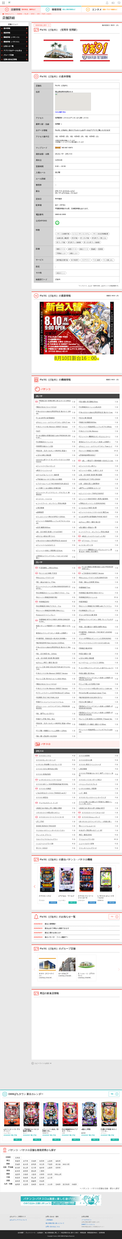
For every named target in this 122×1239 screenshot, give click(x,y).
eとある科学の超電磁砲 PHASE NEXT (93, 517)
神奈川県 (66, 1164)
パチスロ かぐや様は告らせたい (48, 813)
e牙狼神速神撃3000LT (87, 455)
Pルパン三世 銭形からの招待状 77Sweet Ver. (95, 719)
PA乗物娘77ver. (85, 587)
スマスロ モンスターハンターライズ (92, 797)
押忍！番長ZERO (85, 835)
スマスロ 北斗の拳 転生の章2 (47, 769)
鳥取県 (17, 1178)
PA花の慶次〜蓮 (85, 654)
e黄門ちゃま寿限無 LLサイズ (90, 488)
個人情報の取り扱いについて (55, 1223)
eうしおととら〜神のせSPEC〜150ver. (50, 517)
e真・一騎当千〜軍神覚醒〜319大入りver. (97, 461)
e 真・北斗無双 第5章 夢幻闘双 (90, 475)
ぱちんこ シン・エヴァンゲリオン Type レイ (95, 446)
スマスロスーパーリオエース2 (93, 813)
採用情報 (102, 1233)
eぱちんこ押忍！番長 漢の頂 (89, 522)
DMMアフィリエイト (88, 1224)
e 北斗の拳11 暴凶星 (43, 455)
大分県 (49, 1184)
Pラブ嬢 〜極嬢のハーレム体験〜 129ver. (51, 731)
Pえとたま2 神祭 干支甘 (48, 573)
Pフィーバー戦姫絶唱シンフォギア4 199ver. (95, 427)
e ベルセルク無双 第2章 (88, 508)
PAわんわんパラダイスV (45, 578)
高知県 (41, 1181)
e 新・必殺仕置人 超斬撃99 (89, 484)
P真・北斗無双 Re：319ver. (46, 654)
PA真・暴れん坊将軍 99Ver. (89, 582)
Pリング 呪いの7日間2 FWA (89, 684)
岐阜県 (17, 1171)
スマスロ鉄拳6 (84, 756)
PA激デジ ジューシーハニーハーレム (50, 702)
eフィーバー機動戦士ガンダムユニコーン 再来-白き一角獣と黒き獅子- (95, 550)
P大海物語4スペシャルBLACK (90, 407)
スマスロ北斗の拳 (85, 760)
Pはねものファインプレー (45, 615)
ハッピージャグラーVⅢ (44, 844)
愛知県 (33, 1171)
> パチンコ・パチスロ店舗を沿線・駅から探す (100, 1188)
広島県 (41, 1178)
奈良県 (49, 1174)
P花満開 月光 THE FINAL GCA (47, 697)
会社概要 (20, 1233)
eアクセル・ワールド (70, 193)
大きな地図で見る (60, 112)
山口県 (49, 1178)
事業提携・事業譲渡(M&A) (88, 1233)
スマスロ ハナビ (69, 191)
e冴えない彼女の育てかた (45, 536)
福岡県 (17, 1184)
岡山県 (26, 14)
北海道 (17, 1158)
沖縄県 (74, 1184)
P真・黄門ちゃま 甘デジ (45, 713)
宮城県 (33, 1161)
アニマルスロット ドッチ (48, 803)
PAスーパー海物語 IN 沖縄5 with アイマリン (95, 606)
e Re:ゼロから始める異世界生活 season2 (51, 541)
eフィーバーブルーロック (45, 466)
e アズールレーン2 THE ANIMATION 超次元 (52, 484)
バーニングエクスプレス (88, 784)
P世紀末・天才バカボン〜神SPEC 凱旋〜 (51, 451)
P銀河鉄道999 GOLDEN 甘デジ (90, 697)
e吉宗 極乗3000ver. (43, 527)
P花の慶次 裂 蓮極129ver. (88, 402)
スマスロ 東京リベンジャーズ (90, 764)
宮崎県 (58, 1184)
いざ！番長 (83, 793)
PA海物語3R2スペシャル (88, 597)
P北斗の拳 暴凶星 (85, 418)
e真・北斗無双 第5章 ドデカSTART (49, 532)
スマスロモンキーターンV (45, 760)
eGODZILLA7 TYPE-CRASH (89, 479)
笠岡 (38, 14)
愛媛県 (33, 1181)
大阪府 (33, 1174)
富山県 (25, 1168)
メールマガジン (86, 1220)
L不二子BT (40, 821)
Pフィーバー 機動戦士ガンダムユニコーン (94, 436)
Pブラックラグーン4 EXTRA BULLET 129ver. (53, 693)
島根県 (25, 1178)
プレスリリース (30, 1233)
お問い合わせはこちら (53, 1226)
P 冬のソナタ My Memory (88, 431)
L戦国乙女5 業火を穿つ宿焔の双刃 (92, 808)
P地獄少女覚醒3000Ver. (88, 422)
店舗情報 (19, 14)
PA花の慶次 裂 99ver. (87, 673)
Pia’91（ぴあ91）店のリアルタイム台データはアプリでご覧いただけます (82, 130)
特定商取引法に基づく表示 (69, 1233)
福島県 (58, 1161)
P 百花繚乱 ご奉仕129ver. (48, 568)
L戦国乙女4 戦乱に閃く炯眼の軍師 (49, 808)
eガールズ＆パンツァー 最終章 (47, 475)
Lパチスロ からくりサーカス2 (50, 780)
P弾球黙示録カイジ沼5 (44, 446)
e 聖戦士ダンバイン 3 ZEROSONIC (92, 503)
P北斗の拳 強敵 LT (86, 702)
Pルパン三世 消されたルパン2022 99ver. (51, 679)
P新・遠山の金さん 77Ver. (46, 582)
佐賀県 (25, 1184)
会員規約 (40, 1233)
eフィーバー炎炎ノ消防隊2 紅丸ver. (49, 550)
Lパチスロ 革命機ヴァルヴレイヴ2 (49, 764)
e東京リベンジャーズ (44, 470)
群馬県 (33, 1164)
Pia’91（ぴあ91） (47, 14)
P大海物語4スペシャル (44, 442)
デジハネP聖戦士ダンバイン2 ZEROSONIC (95, 638)
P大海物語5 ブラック (87, 610)
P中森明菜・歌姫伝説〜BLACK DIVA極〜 (51, 638)
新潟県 (17, 1168)
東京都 (58, 1164)
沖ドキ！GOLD (41, 848)
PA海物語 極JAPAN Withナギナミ (91, 593)
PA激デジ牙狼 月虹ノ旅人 (45, 719)
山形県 (49, 1161)
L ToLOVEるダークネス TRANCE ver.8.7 (51, 793)
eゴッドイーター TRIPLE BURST (91, 493)
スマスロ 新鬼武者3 (43, 774)
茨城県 (17, 1164)
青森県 (17, 1161)
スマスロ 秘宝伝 (42, 797)
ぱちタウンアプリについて (18, 1220)
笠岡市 (33, 14)
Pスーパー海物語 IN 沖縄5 (89, 451)
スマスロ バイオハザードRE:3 (90, 780)
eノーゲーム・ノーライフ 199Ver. (91, 663)
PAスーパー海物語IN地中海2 (46, 597)
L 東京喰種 (83, 769)
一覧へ (112, 916)
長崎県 (33, 1184)
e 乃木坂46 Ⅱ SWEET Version (93, 573)
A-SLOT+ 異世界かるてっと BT (90, 830)
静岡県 (25, 1171)
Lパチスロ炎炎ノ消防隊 (88, 788)
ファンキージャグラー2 (88, 848)
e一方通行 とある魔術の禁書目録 (48, 488)
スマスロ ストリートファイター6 (51, 817)
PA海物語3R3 (44, 602)
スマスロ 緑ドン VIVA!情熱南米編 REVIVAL (52, 784)
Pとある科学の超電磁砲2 (45, 418)
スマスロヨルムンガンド (91, 817)
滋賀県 (17, 1174)
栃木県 (25, 1164)
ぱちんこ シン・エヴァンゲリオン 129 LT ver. (53, 422)
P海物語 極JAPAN (85, 648)
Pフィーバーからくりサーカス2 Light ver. (94, 643)
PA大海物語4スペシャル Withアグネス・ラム (52, 593)
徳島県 (17, 1181)
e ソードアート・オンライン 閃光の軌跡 (51, 503)
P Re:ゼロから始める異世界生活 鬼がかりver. (96, 412)
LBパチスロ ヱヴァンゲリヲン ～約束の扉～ (95, 821)
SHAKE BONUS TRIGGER (46, 826)
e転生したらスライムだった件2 (93, 536)
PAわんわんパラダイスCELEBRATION (93, 578)
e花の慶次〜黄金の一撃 (88, 527)
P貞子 (38, 431)
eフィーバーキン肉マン (88, 466)
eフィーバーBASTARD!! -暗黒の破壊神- (93, 499)
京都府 (25, 1174)
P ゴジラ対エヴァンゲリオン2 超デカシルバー (96, 668)
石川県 (33, 1168)
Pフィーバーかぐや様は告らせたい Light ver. (95, 688)
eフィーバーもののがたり (45, 545)
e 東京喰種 (40, 508)
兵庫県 (41, 1174)
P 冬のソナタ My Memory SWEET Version (52, 427)
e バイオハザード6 (86, 545)
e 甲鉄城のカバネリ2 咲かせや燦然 (49, 479)
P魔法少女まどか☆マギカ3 (46, 407)
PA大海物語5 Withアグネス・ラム (48, 606)
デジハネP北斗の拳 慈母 (88, 615)
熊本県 (41, 1184)
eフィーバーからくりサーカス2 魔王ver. (94, 512)
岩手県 (25, 1161)
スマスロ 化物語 (45, 788)
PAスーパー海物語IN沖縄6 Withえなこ (50, 610)
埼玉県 (41, 1164)
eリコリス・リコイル (44, 499)
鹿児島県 (66, 1184)
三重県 (41, 1171)
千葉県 (49, 1164)
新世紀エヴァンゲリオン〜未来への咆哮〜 (95, 442)
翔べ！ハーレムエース (87, 826)
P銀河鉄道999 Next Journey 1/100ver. (50, 643)
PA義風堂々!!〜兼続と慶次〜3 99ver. (92, 724)
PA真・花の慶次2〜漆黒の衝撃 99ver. (93, 627)
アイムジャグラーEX (86, 839)
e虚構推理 (40, 512)
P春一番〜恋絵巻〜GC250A (46, 736)
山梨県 (49, 1168)
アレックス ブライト (43, 835)
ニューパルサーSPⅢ (86, 844)
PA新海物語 (83, 602)
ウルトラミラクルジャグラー (47, 839)
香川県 (25, 1181)
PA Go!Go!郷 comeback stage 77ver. (92, 693)
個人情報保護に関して (52, 1233)
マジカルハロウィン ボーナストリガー (50, 830)
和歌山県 (58, 1174)
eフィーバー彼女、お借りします (91, 470)
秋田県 (41, 1161)
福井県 (41, 1168)
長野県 (58, 1168)
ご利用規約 (49, 1220)
